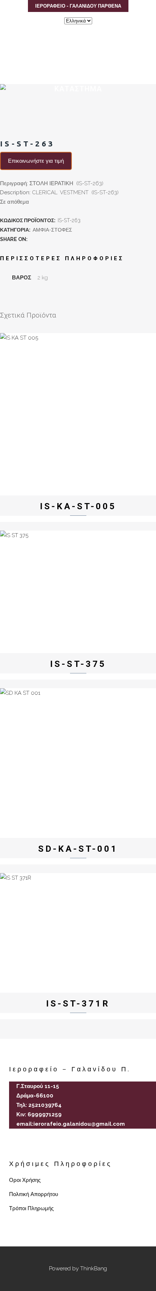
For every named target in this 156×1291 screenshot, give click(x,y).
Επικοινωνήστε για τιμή (36, 161)
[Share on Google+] (48, 239)
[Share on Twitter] (40, 239)
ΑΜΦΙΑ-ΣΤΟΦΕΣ (52, 230)
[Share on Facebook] (32, 239)
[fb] (12, 1145)
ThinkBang (93, 1268)
